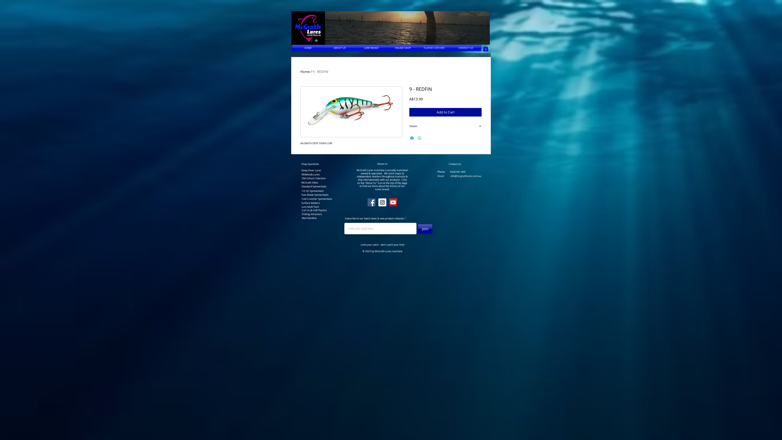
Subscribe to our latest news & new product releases (374, 218)
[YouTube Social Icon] (393, 202)
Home (305, 71)
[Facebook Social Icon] (372, 202)
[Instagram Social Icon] (382, 202)
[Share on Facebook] (412, 138)
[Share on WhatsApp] (419, 138)
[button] (406, 28)
